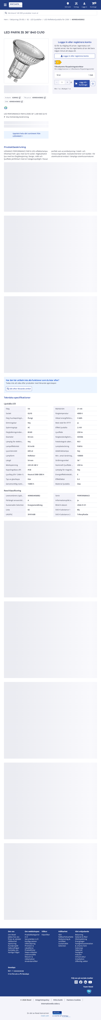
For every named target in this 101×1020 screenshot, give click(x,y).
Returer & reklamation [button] (30, 958)
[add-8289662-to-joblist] (93, 83)
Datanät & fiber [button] (81, 937)
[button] (5, 4)
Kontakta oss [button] (13, 950)
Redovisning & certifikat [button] (64, 940)
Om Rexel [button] (12, 935)
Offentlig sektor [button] (81, 961)
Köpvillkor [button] (46, 935)
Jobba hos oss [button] (13, 937)
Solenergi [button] (79, 948)
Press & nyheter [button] (14, 939)
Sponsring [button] (12, 943)
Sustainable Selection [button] (63, 944)
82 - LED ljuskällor (34, 19)
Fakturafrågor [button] (13, 948)
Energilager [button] (80, 941)
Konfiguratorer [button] (31, 941)
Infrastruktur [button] (80, 957)
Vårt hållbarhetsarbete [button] (65, 936)
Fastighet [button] (79, 952)
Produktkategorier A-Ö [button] (32, 936)
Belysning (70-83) (17, 19)
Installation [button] (79, 959)
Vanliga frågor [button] (14, 952)
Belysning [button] (79, 935)
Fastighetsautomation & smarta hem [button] (84, 944)
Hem (6, 19)
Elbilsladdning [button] (81, 939)
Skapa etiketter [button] (31, 952)
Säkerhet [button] (78, 950)
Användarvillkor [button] (31, 961)
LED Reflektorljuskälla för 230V (56, 19)
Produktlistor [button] (30, 950)
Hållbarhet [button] (12, 941)
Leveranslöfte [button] (30, 954)
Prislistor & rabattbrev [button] (29, 947)
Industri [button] (78, 954)
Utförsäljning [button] (30, 943)
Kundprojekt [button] (13, 946)
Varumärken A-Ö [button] (31, 939)
